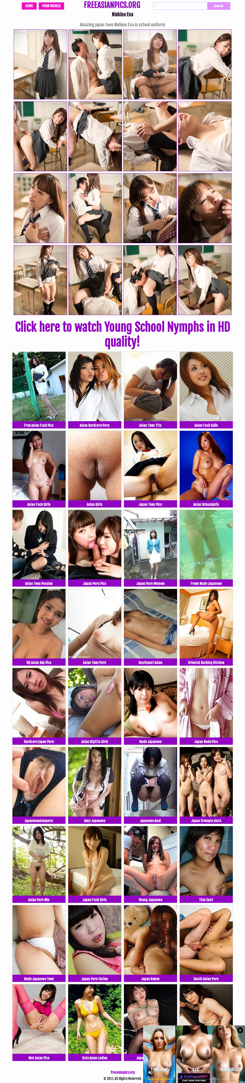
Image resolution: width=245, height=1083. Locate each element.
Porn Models (51, 6)
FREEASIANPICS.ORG (112, 5)
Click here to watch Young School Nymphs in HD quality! (122, 334)
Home (29, 6)
